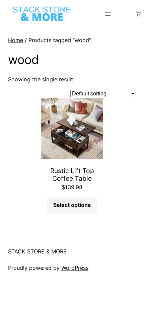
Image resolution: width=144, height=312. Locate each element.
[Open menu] (108, 14)
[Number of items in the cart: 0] (138, 14)
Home (15, 40)
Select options (72, 205)
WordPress (74, 267)
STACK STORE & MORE (37, 251)
